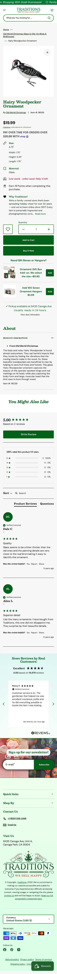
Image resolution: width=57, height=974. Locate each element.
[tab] (25, 504)
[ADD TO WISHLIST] (8, 229)
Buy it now (28, 250)
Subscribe (44, 764)
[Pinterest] (11, 949)
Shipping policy (17, 964)
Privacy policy (27, 959)
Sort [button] (6, 493)
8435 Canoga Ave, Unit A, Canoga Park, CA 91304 (17, 843)
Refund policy (12, 959)
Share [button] (41, 564)
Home (6, 29)
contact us (9, 895)
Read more (40, 213)
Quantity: (22, 222)
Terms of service (43, 959)
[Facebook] (4, 949)
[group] (28, 419)
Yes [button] (28, 564)
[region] (28, 704)
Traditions (22, 882)
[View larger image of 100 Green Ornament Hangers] (9, 296)
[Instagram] (18, 949)
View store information (30, 315)
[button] (4, 10)
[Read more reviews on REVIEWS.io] (40, 733)
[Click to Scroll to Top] (51, 955)
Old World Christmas (16, 112)
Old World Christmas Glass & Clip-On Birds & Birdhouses (25, 35)
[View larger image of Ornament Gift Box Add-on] (9, 278)
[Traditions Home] (28, 10)
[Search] (50, 17)
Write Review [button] (28, 434)
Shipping (6, 127)
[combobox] (28, 18)
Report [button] (34, 564)
